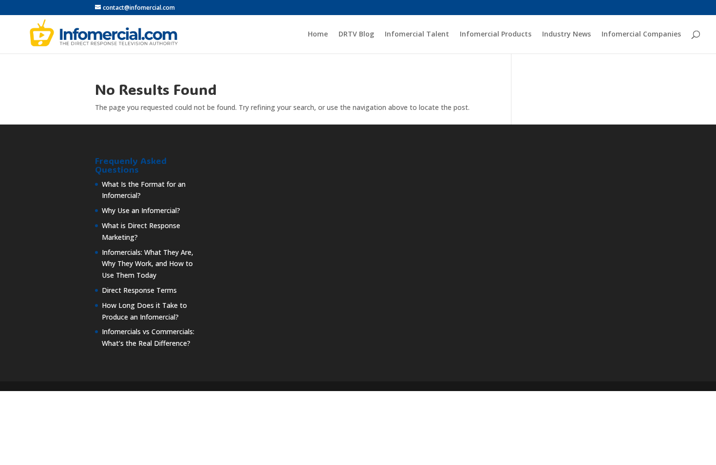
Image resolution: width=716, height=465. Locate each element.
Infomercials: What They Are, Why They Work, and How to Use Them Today (147, 264)
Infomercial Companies (641, 34)
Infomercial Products (495, 34)
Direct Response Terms (139, 290)
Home (318, 34)
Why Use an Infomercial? (141, 210)
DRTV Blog (356, 34)
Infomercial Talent (417, 34)
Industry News (566, 34)
